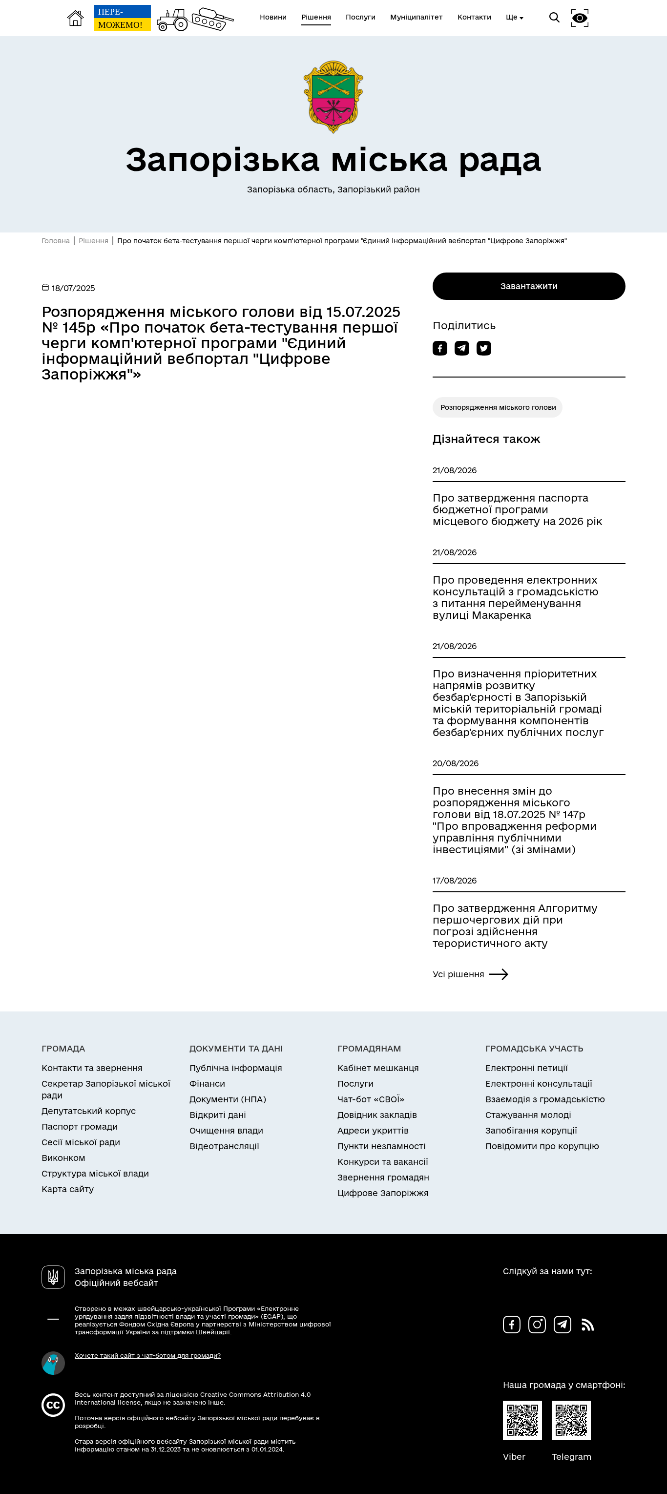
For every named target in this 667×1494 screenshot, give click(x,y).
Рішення (93, 241)
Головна (56, 241)
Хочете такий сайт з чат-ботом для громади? (148, 1355)
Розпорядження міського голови (498, 407)
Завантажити (529, 286)
